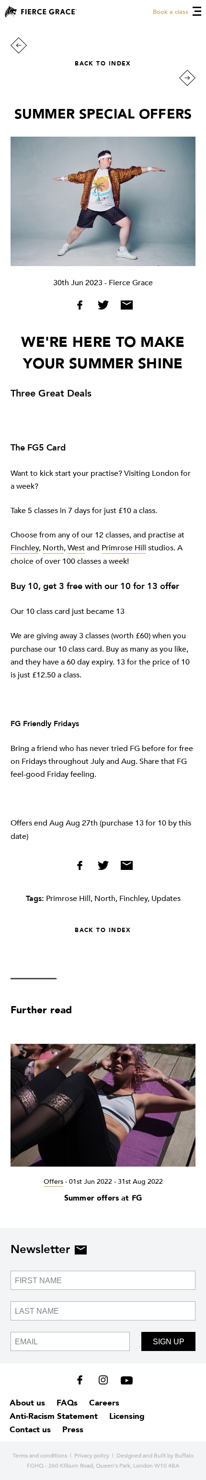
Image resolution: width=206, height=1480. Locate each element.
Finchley (25, 548)
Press (72, 1429)
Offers (53, 1181)
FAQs (67, 1402)
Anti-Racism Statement (54, 1416)
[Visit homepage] (41, 12)
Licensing (127, 1416)
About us (27, 1402)
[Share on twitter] (104, 307)
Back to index (103, 63)
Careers (104, 1402)
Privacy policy (91, 1455)
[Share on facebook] (83, 307)
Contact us (30, 1429)
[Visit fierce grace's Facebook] (83, 1382)
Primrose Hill (124, 548)
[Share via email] (124, 307)
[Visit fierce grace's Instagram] (104, 1382)
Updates (166, 898)
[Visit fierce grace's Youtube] (124, 1382)
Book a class (170, 12)
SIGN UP (168, 1342)
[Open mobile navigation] (197, 11)
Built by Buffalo (174, 1455)
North (53, 548)
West (76, 548)
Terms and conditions (39, 1455)
